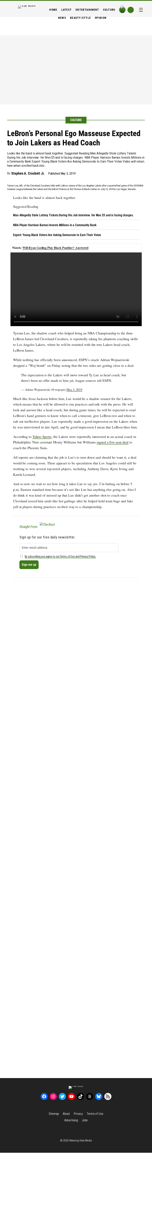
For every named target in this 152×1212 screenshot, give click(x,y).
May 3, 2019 (74, 389)
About (66, 1114)
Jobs (85, 1120)
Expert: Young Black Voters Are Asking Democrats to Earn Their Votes (57, 235)
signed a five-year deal (112, 442)
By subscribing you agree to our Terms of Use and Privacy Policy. (60, 556)
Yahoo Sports (41, 436)
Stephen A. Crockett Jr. (28, 173)
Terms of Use (95, 1114)
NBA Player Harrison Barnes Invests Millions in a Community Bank (55, 225)
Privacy (78, 1114)
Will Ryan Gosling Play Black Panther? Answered (55, 247)
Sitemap (54, 1114)
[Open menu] (141, 10)
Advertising (71, 1120)
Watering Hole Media (80, 1140)
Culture (76, 120)
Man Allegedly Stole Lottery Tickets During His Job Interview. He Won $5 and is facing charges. (73, 215)
